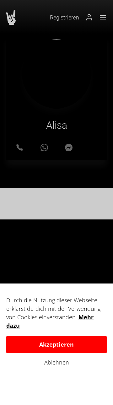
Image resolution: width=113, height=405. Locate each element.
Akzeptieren (56, 344)
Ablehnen (56, 362)
